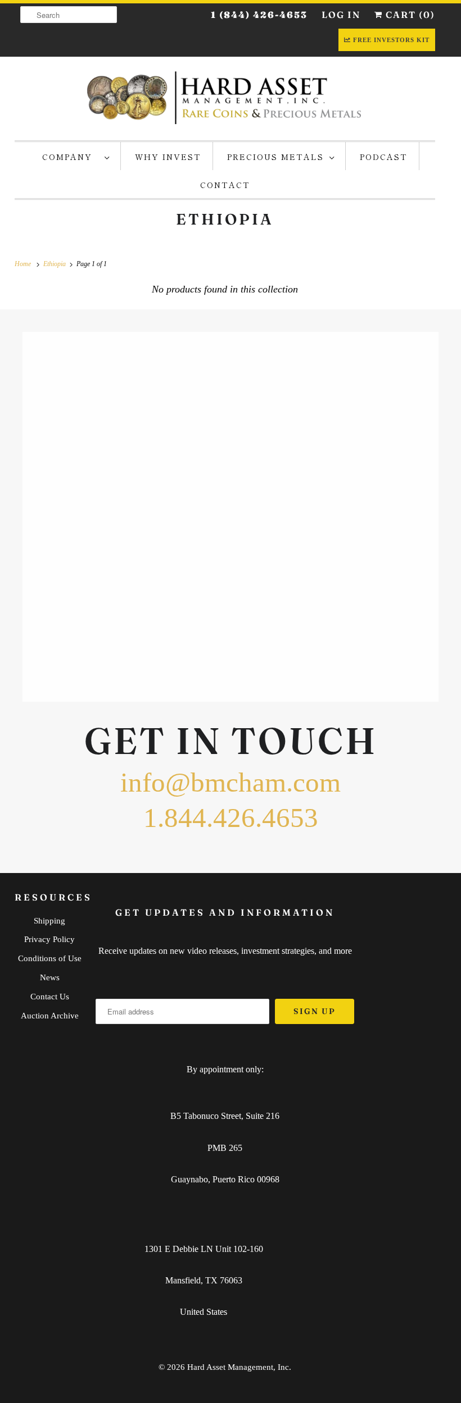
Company (70, 156)
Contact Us (49, 996)
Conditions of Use (50, 958)
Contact (225, 184)
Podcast (384, 156)
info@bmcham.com (230, 782)
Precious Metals (275, 156)
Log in (341, 14)
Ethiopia (225, 219)
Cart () (409, 14)
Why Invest (168, 156)
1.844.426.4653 (230, 817)
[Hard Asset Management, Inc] (224, 97)
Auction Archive (50, 1015)
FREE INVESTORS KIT (391, 39)
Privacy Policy (49, 939)
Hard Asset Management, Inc (238, 1367)
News (50, 977)
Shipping (49, 920)
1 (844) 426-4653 (259, 14)
